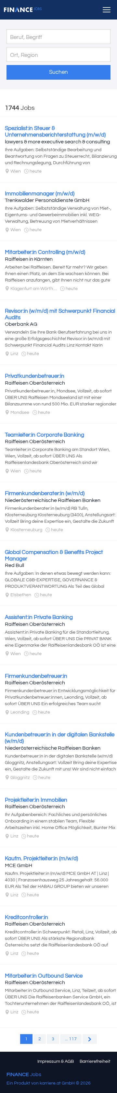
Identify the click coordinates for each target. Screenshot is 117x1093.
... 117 (71, 1039)
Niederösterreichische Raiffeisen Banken (52, 500)
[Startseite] (22, 10)
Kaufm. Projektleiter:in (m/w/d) (41, 859)
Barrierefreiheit (95, 1061)
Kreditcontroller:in (26, 917)
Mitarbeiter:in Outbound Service (44, 976)
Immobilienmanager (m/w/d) (39, 194)
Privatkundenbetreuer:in (34, 376)
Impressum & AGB (55, 1061)
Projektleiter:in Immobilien (36, 800)
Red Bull (14, 565)
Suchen (58, 72)
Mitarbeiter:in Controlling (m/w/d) (45, 252)
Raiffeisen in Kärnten (29, 259)
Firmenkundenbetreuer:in (36, 676)
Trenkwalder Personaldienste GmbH (47, 200)
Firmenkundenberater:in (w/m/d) (44, 493)
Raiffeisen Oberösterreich (35, 383)
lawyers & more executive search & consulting (57, 141)
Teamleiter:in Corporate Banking (44, 435)
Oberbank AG (21, 324)
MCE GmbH (18, 865)
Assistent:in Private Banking (39, 617)
